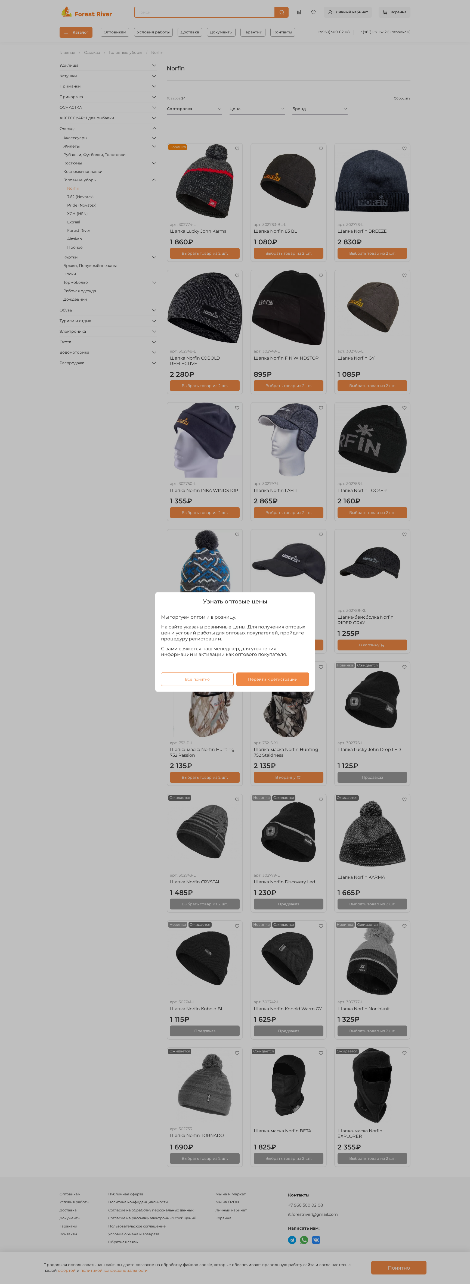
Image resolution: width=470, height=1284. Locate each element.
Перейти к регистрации (273, 679)
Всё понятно (197, 679)
